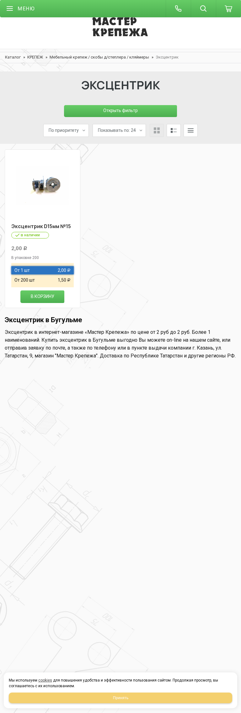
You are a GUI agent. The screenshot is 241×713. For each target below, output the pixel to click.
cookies (45, 680)
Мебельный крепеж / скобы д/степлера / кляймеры (99, 57)
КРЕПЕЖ (35, 57)
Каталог (13, 57)
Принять (120, 698)
